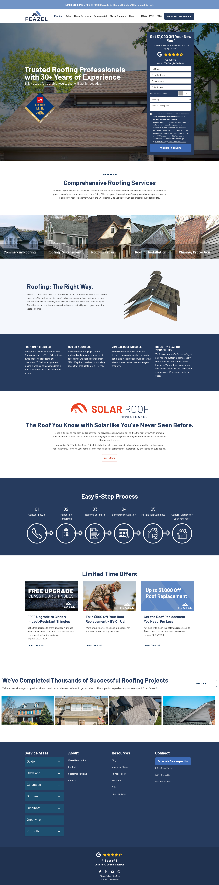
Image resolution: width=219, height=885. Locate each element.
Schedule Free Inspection (179, 16)
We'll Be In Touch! (170, 147)
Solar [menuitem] (68, 16)
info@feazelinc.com (165, 768)
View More (201, 683)
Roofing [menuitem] (58, 16)
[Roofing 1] (27, 711)
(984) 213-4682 (162, 774)
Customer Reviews (77, 773)
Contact (72, 766)
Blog (114, 760)
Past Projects (119, 793)
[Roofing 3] (135, 711)
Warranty (116, 780)
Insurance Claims (120, 766)
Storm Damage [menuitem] (118, 16)
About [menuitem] (132, 16)
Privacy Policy (160, 141)
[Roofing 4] (189, 711)
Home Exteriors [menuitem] (82, 16)
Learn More (109, 458)
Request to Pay (162, 781)
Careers (72, 780)
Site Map (116, 876)
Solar (114, 787)
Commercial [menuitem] (100, 16)
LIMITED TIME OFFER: (79, 4)
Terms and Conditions (177, 141)
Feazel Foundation (77, 760)
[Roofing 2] (81, 711)
